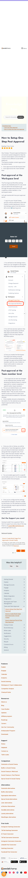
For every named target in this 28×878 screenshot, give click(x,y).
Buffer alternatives (7, 792)
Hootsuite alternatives (8, 788)
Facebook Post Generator (9, 852)
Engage (3, 670)
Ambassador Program (8, 730)
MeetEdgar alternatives (8, 817)
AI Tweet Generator (7, 834)
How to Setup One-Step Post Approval (14, 129)
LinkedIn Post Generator (8, 844)
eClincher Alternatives (8, 806)
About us (4, 702)
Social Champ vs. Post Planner (10, 775)
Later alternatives (6, 803)
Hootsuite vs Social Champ (9, 764)
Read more (16, 545)
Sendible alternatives (7, 810)
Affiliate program (6, 716)
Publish (3, 667)
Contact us (4, 751)
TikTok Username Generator (10, 837)
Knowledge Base (6, 126)
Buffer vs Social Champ (8, 768)
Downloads (4, 734)
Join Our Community (7, 727)
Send (13, 246)
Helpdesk (4, 747)
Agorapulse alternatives (8, 795)
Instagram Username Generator (11, 841)
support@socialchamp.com (16, 526)
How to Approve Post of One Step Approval (13, 621)
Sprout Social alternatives (9, 799)
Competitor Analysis (7, 688)
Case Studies (5, 709)
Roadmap (4, 720)
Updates (4, 712)
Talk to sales (5, 754)
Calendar (4, 674)
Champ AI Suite (6, 692)
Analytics (4, 678)
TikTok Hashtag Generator (9, 830)
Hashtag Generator (7, 848)
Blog (2, 705)
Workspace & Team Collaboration (11, 685)
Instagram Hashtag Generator (10, 826)
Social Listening (6, 681)
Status (3, 744)
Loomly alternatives (7, 813)
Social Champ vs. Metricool (9, 771)
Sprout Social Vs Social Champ (10, 778)
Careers (3, 723)
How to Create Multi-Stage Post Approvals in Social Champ (11, 539)
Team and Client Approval (10, 127)
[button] (24, 48)
